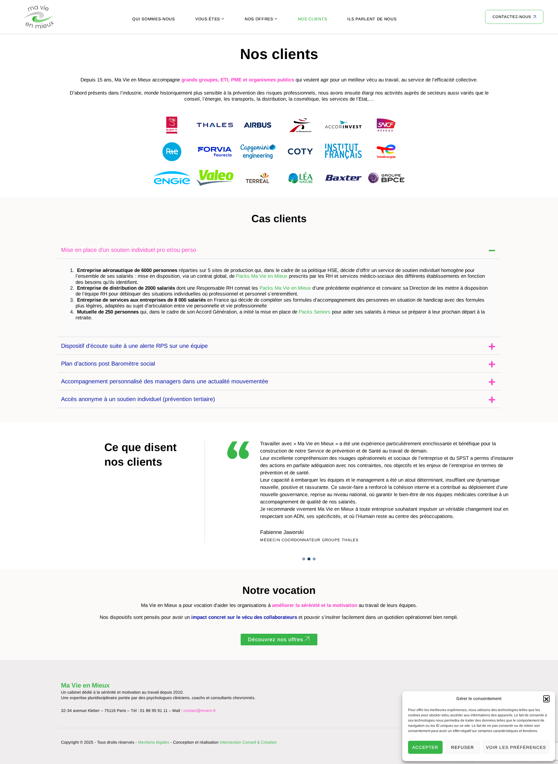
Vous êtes (207, 19)
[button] (546, 698)
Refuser (462, 747)
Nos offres (259, 19)
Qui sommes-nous (153, 19)
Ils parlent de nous (371, 19)
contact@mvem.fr (199, 710)
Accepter (425, 747)
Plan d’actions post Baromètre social (108, 363)
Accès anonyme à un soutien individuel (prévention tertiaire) (138, 399)
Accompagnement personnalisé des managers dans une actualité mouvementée (164, 381)
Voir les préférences (516, 747)
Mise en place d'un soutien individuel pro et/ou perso (128, 250)
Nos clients (312, 19)
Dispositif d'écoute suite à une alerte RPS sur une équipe (134, 346)
